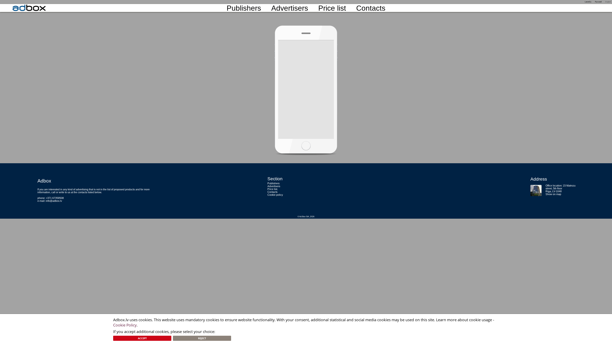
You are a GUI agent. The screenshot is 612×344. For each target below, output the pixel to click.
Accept (142, 338)
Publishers (244, 8)
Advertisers (289, 8)
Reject (202, 338)
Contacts (370, 8)
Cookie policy (275, 195)
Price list (332, 8)
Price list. (272, 189)
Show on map (553, 194)
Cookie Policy (125, 325)
